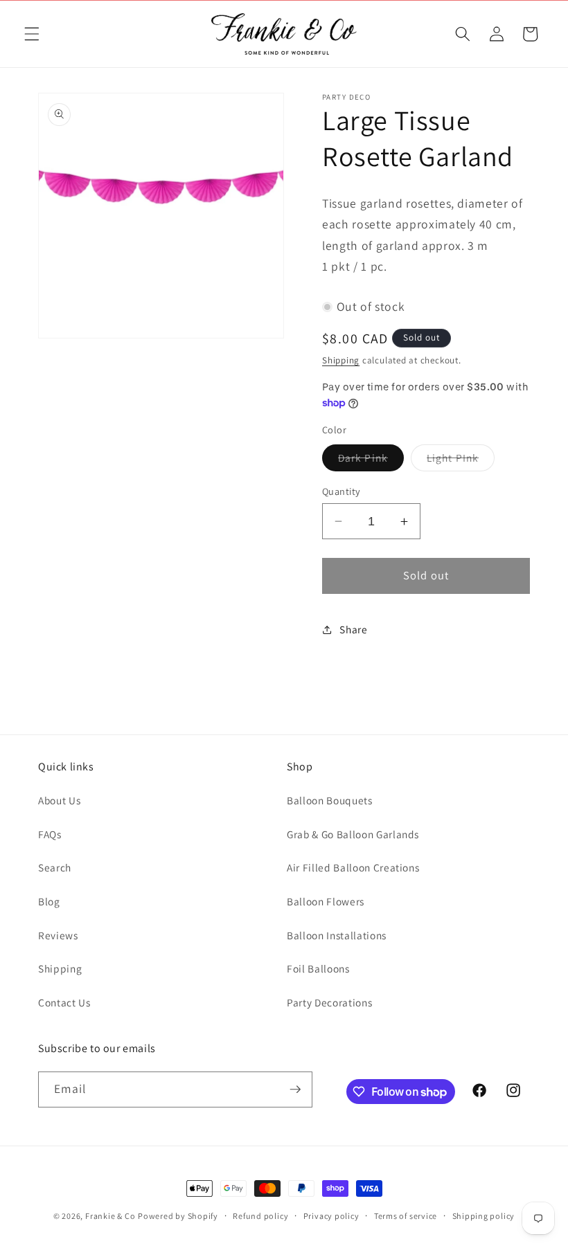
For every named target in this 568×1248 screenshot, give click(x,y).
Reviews (58, 935)
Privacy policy (331, 1216)
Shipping (341, 360)
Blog (49, 901)
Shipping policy (483, 1216)
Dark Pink (371, 460)
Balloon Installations (337, 935)
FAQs (50, 834)
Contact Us (64, 1002)
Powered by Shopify (178, 1216)
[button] (31, 34)
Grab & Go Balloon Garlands (353, 834)
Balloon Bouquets (330, 800)
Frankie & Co (110, 1216)
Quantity (341, 491)
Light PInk (461, 460)
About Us (59, 800)
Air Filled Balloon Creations (353, 867)
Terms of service (405, 1216)
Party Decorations (329, 1002)
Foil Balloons (318, 968)
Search (54, 867)
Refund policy (260, 1216)
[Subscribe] (295, 1089)
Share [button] (353, 629)
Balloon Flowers (325, 901)
